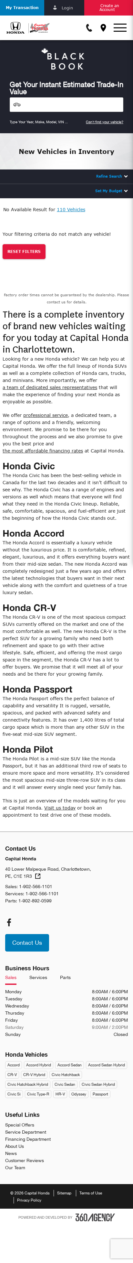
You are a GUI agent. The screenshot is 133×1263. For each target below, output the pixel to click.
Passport (100, 1094)
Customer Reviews (24, 1160)
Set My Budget (108, 191)
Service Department (25, 1132)
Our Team (15, 1167)
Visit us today (60, 808)
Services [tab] (38, 977)
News (11, 1153)
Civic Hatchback (66, 1074)
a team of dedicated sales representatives (50, 387)
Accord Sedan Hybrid (106, 1065)
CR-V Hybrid (34, 1074)
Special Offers (19, 1124)
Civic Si (14, 1094)
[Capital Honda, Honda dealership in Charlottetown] (28, 28)
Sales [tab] (10, 977)
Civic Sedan (65, 1084)
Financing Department (28, 1139)
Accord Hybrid (38, 1065)
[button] (22, 8)
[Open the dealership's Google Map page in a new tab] (103, 28)
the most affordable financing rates (43, 450)
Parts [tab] (65, 977)
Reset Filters (24, 251)
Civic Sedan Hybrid (98, 1084)
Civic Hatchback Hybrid (27, 1084)
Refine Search (109, 176)
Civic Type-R (38, 1094)
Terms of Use (90, 1193)
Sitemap (64, 1193)
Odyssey (78, 1094)
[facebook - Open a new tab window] (9, 922)
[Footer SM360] (95, 1217)
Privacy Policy (29, 1200)
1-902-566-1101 (35, 886)
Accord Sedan (69, 1065)
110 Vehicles (71, 209)
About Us (14, 1146)
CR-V (12, 1074)
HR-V (60, 1094)
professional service (45, 415)
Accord (13, 1065)
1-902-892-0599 (35, 900)
